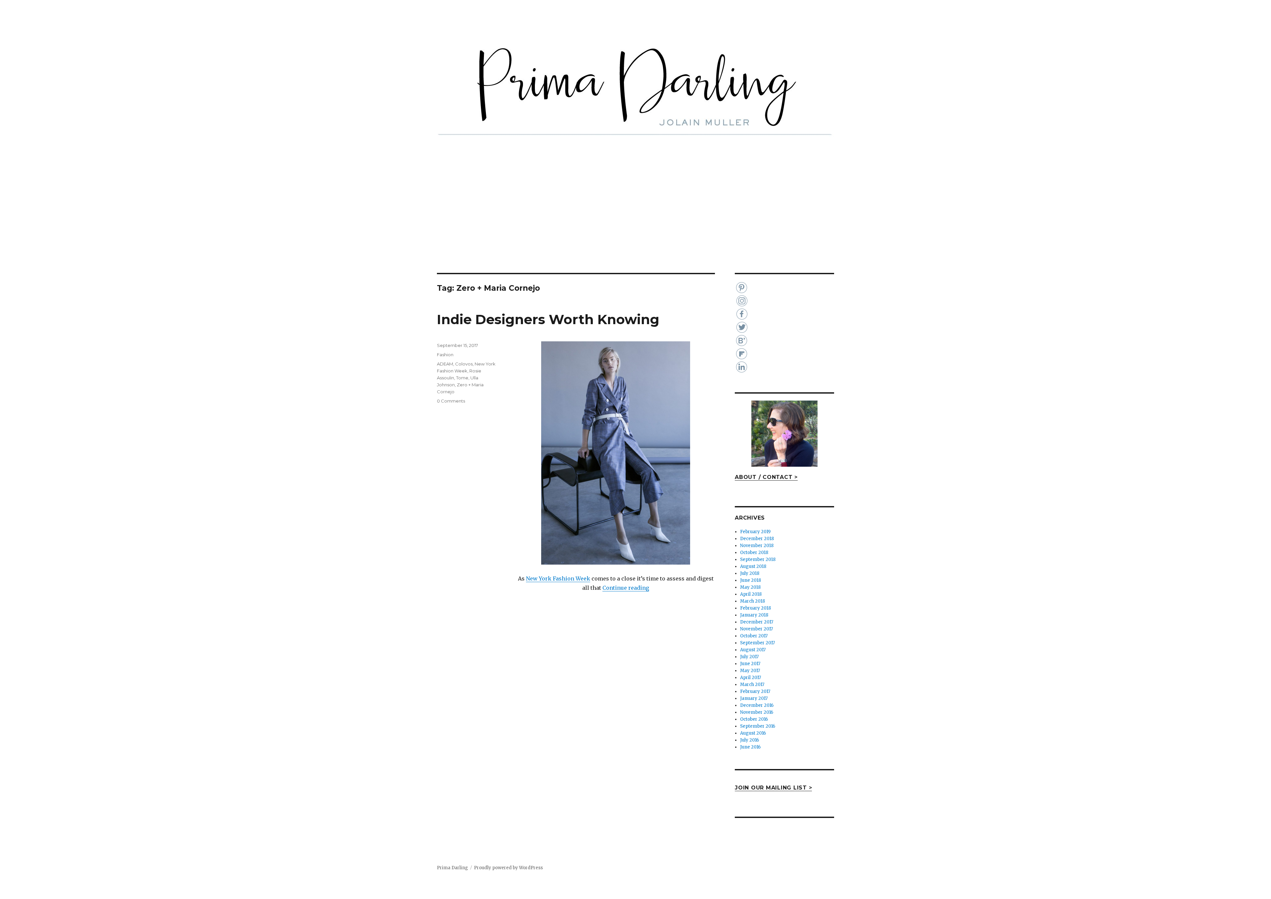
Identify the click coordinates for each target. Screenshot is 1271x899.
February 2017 (755, 691)
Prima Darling (452, 868)
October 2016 (754, 719)
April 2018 (751, 594)
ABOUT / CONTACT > (766, 477)
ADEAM (445, 363)
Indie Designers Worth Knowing (548, 319)
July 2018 (749, 573)
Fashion (445, 354)
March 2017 (752, 684)
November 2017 (756, 629)
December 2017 (756, 622)
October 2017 (754, 636)
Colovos (464, 363)
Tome (462, 377)
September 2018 (758, 559)
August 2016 (753, 733)
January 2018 (754, 615)
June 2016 (750, 747)
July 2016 (749, 740)
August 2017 (753, 650)
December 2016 (757, 705)
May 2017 (750, 670)
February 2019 (755, 532)
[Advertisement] (635, 224)
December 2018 (757, 538)
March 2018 (752, 601)
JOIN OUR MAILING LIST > (773, 788)
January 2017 (754, 698)
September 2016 (757, 726)
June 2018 (750, 580)
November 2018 (757, 545)
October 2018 (754, 552)
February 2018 (755, 608)
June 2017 (750, 663)
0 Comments (451, 401)
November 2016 (756, 712)
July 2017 (749, 657)
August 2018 (753, 566)
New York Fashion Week (558, 578)
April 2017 (750, 677)
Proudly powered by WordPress (508, 868)
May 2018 (750, 587)
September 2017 (757, 643)
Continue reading (625, 587)
